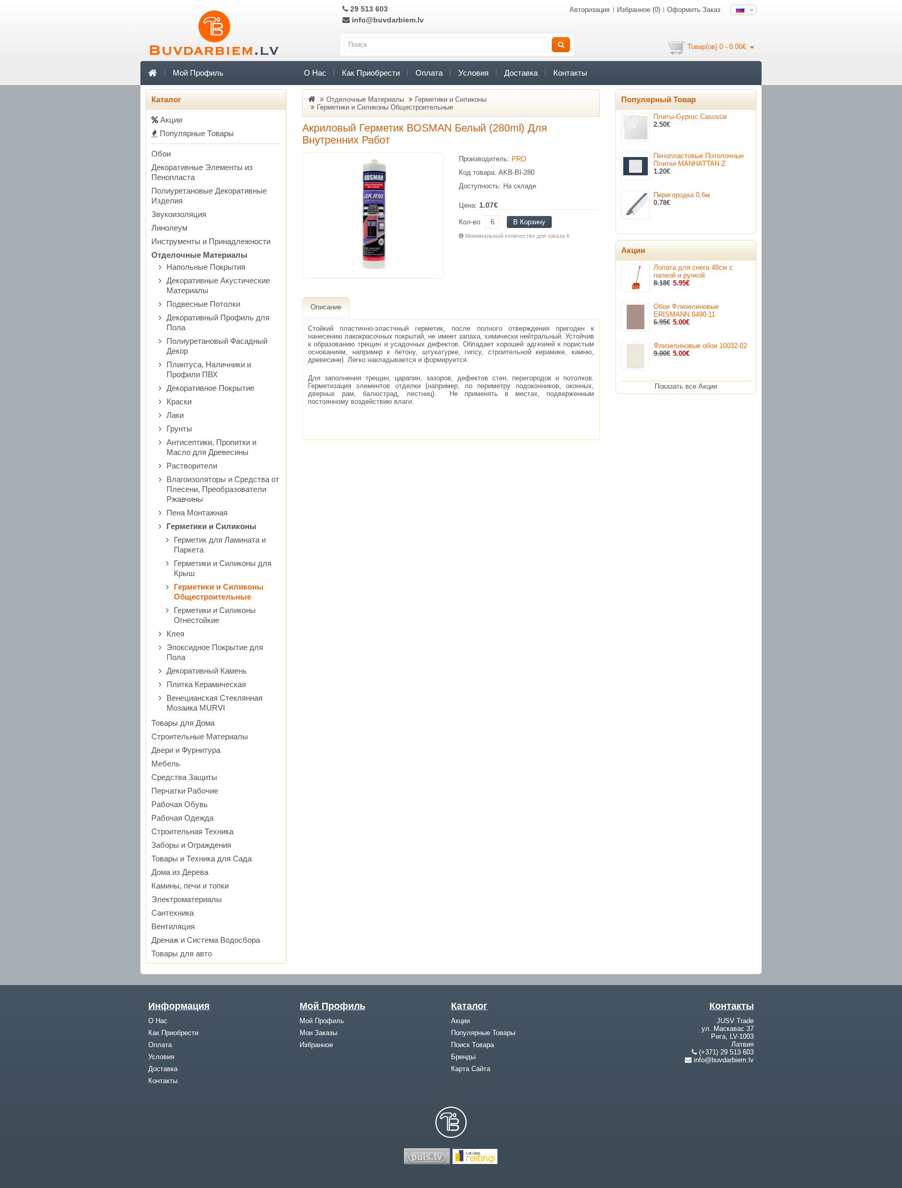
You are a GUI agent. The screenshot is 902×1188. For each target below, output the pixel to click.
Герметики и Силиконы (211, 526)
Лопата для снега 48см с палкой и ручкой (693, 271)
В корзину (529, 222)
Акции (170, 119)
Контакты (570, 72)
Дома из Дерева (179, 872)
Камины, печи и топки (190, 885)
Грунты (179, 428)
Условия (473, 72)
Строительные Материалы (199, 736)
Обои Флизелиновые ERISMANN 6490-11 (686, 310)
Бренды (463, 1057)
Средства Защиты (184, 777)
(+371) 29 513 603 (726, 1052)
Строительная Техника (192, 831)
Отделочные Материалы (199, 254)
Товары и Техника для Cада (201, 858)
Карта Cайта (470, 1069)
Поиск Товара (472, 1045)
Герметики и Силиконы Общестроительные (385, 107)
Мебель (165, 763)
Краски (179, 401)
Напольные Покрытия (206, 266)
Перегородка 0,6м (682, 195)
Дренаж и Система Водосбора (205, 939)
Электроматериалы (186, 899)
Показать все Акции (686, 386)
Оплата (429, 72)
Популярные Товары (196, 133)
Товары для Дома (183, 722)
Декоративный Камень (207, 670)
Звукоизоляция (178, 214)
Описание (326, 307)
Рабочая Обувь (179, 804)
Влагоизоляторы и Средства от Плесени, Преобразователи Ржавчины (223, 489)
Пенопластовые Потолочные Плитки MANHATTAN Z (699, 159)
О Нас (315, 72)
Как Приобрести (371, 72)
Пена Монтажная (197, 512)
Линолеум (169, 227)
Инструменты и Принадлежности (210, 241)
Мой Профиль (198, 72)
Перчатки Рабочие (184, 790)
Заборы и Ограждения (191, 845)
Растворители (192, 465)
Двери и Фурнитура (185, 750)
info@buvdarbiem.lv (387, 20)
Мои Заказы (318, 1033)
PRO (519, 159)
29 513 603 (368, 9)
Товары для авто (181, 953)
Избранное (316, 1045)
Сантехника (172, 912)
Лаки (175, 415)
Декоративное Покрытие (210, 387)
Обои (161, 153)
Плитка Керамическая (206, 684)
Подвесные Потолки (203, 303)
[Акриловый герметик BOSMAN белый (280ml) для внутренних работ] (372, 215)
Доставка (521, 72)
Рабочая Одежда (182, 817)
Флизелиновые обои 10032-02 (700, 346)
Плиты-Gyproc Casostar (690, 117)
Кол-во (469, 222)
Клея (175, 633)
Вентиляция (173, 926)
